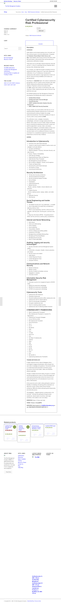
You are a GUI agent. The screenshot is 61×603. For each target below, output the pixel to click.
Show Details (13, 438)
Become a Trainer (17, 1)
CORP (11, 84)
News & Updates (22, 459)
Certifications (17, 83)
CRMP (14, 84)
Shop (5, 12)
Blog (19, 466)
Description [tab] (39, 44)
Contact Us (20, 464)
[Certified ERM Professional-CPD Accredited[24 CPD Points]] (1, 301)
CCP (8, 83)
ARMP (5, 83)
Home (22, 12)
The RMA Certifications (9, 67)
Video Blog (20, 467)
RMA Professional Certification (34, 12)
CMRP (8, 84)
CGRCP (5, 84)
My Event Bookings (8, 1)
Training (20, 460)
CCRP (10, 83)
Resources (20, 457)
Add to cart (41, 30)
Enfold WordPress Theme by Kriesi (34, 601)
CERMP (13, 83)
